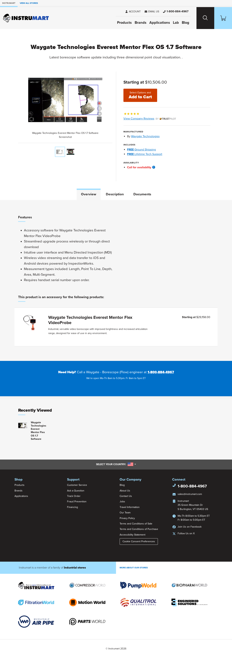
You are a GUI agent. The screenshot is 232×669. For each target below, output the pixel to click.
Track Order (73, 496)
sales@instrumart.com (190, 494)
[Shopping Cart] (223, 18)
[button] (151, 12)
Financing (72, 507)
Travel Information (130, 507)
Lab (176, 22)
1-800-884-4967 (161, 372)
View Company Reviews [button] (147, 118)
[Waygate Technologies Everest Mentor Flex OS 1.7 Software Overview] (70, 152)
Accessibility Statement (132, 534)
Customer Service (77, 485)
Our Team (125, 512)
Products (124, 22)
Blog (185, 22)
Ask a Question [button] (75, 490)
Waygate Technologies (145, 136)
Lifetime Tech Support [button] (144, 154)
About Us (125, 490)
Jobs (122, 501)
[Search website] (205, 18)
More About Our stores (134, 567)
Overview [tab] (88, 194)
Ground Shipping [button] (141, 149)
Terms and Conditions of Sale (136, 523)
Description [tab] (115, 194)
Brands (140, 22)
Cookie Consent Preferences (139, 541)
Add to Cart (140, 95)
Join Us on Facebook (190, 526)
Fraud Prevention (76, 501)
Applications (159, 22)
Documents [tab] (142, 194)
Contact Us (126, 496)
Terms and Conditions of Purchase (139, 529)
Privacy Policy (127, 518)
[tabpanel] (116, 280)
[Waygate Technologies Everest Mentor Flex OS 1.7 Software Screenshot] (60, 152)
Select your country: (116, 464)
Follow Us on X (186, 533)
